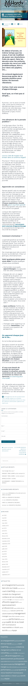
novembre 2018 (6, 541)
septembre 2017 (6, 574)
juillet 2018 (4, 549)
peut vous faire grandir (16, 205)
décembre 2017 (6, 567)
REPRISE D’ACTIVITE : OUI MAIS (9, 478)
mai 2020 (4, 518)
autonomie (20, 585)
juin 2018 (4, 551)
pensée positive (13, 401)
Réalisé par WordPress (7, 683)
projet (4, 622)
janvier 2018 (5, 564)
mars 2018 (4, 559)
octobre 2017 (5, 572)
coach (3, 398)
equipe (15, 608)
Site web (3, 436)
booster (23, 396)
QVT (3, 625)
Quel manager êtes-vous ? (8, 471)
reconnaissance (10, 625)
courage (9, 599)
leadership (10, 614)
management (19, 613)
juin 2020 (4, 515)
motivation (17, 616)
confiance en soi (13, 398)
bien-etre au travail (17, 396)
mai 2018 (4, 554)
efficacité (19, 398)
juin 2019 (4, 528)
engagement (13, 602)
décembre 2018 (6, 538)
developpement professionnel (19, 599)
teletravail (10, 630)
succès (6, 403)
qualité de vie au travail (15, 622)
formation (4, 610)
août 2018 (4, 546)
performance (14, 619)
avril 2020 (4, 520)
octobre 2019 (5, 525)
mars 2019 (4, 533)
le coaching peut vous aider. (12, 377)
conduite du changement (11, 594)
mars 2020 (4, 523)
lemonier (4, 505)
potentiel (22, 619)
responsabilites (7, 627)
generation (8, 610)
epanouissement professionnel (9, 400)
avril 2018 (4, 556)
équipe (14, 630)
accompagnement (8, 396)
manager (5, 616)
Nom (2, 426)
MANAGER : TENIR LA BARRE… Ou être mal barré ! (13, 476)
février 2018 (5, 561)
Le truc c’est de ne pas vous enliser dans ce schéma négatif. (14, 156)
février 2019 (5, 536)
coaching (7, 398)
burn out (23, 588)
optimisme (6, 401)
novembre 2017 (6, 569)
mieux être (11, 616)
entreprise (20, 602)
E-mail (3, 431)
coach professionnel (19, 591)
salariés (21, 627)
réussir (16, 627)
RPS (13, 627)
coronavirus (4, 599)
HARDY (14, 24)
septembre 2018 (6, 543)
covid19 (13, 599)
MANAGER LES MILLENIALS (14, 497)
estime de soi (19, 400)
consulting (18, 597)
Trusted (17, 683)
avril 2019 (4, 530)
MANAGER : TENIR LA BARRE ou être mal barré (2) (13, 473)
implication (13, 610)
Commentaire (4, 416)
